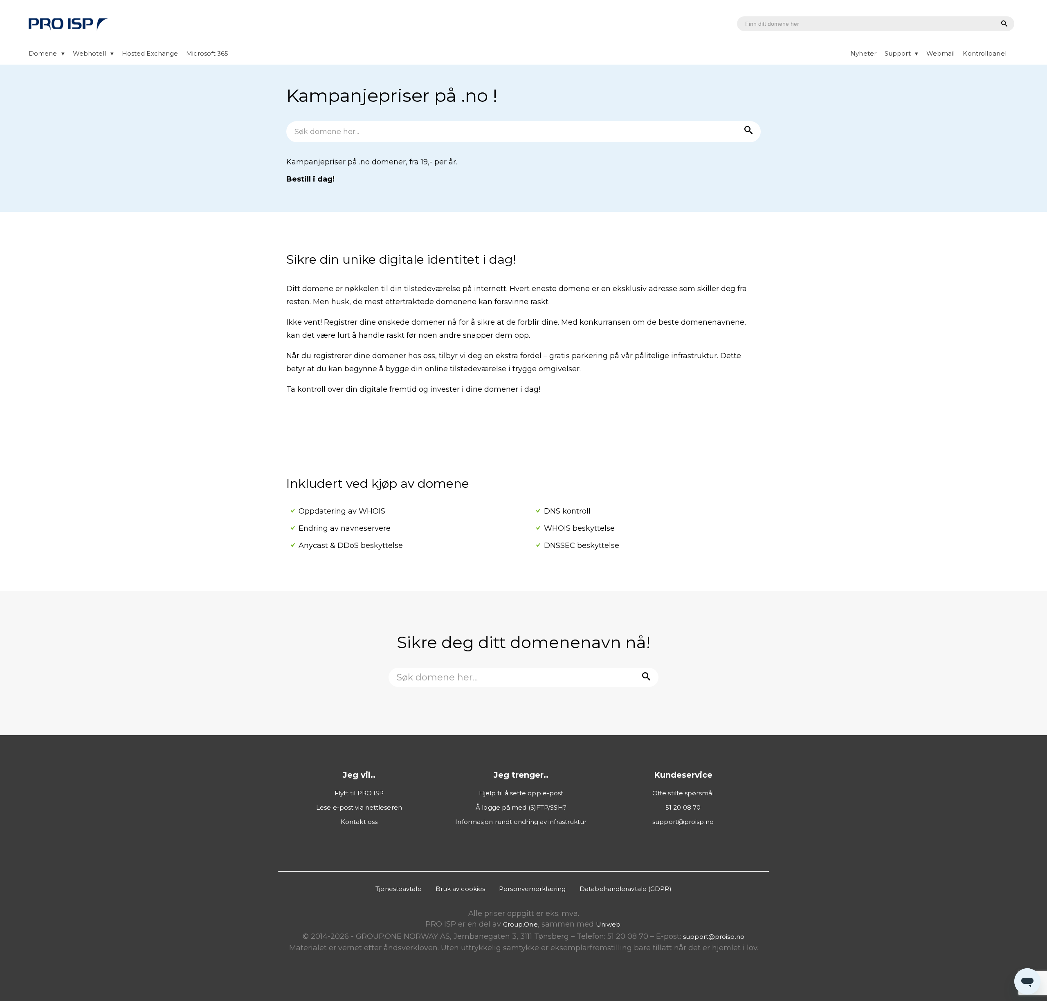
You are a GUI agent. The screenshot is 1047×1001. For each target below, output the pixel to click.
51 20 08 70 (683, 807)
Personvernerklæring (532, 889)
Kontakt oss (359, 822)
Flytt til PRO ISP (359, 793)
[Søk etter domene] (1003, 24)
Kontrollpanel (984, 53)
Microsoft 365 (207, 53)
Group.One (520, 924)
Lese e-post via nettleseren (359, 807)
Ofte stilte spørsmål (683, 793)
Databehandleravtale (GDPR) (626, 889)
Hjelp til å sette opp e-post (521, 793)
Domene (43, 53)
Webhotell (89, 53)
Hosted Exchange (150, 53)
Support (898, 53)
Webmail (940, 53)
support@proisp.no (683, 822)
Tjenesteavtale (398, 889)
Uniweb (608, 924)
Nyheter (863, 53)
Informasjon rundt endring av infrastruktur (520, 822)
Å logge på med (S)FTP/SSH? (521, 807)
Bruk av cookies (460, 889)
